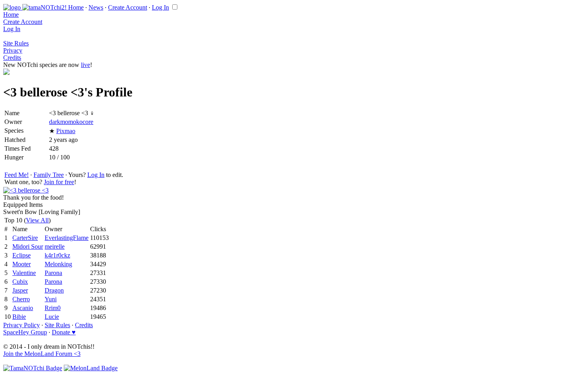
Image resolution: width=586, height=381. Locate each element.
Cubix (20, 281)
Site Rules (16, 43)
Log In (160, 7)
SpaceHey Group (25, 332)
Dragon (54, 290)
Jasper (20, 290)
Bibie (19, 316)
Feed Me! (16, 174)
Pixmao (65, 131)
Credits (12, 57)
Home (76, 7)
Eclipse (21, 255)
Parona (53, 272)
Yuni (51, 299)
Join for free (59, 182)
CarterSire (25, 237)
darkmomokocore (71, 121)
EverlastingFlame (66, 237)
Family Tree (48, 174)
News (95, 7)
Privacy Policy (21, 325)
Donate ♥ (64, 332)
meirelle (55, 246)
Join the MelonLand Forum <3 (42, 353)
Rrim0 (53, 307)
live (85, 64)
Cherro (21, 299)
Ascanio (22, 307)
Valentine (24, 272)
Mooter (21, 264)
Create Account (127, 7)
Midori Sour (27, 246)
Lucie (52, 316)
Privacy (12, 50)
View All (37, 220)
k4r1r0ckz (57, 255)
